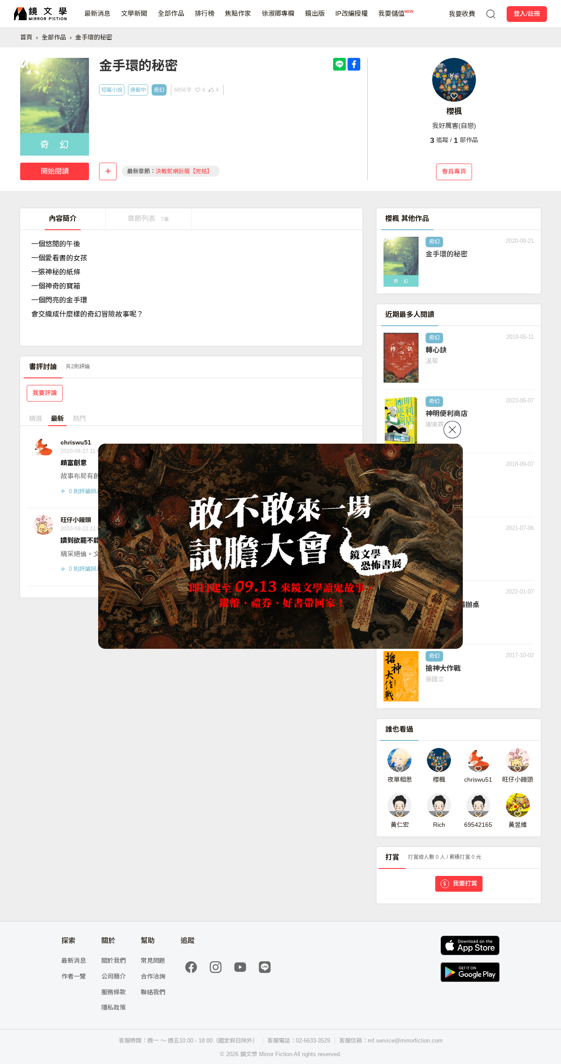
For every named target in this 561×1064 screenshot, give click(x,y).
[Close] (452, 429)
